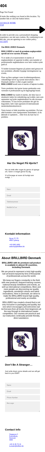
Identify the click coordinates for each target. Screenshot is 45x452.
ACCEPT (4, 42)
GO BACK (4, 23)
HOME (13, 23)
